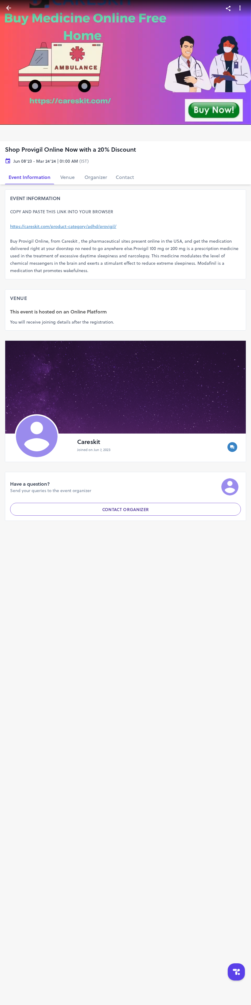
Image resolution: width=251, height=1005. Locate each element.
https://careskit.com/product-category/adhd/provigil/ (63, 226)
